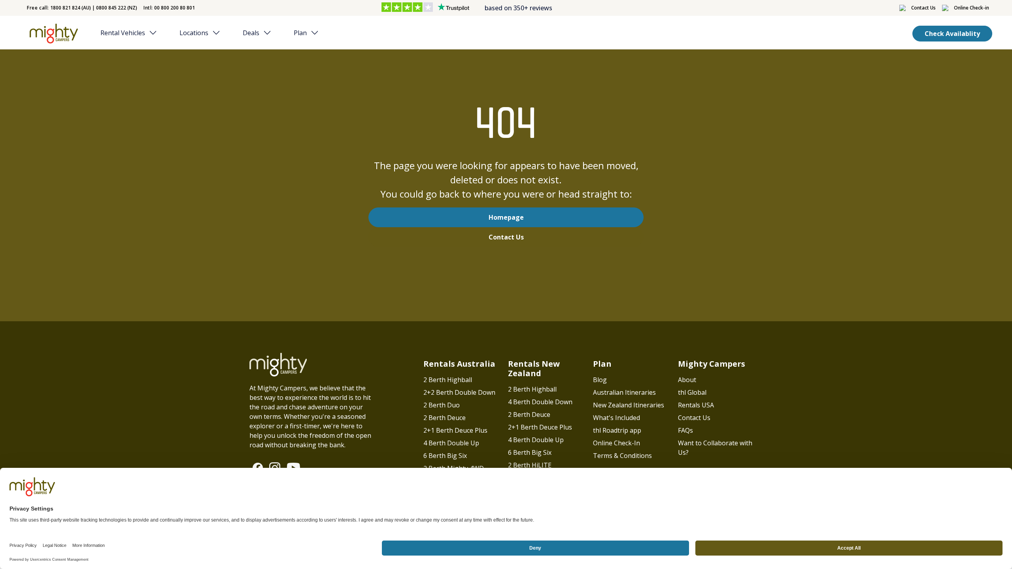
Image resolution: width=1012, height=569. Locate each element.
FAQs (685, 430)
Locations (193, 32)
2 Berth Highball (447, 379)
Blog (600, 379)
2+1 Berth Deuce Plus (455, 430)
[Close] (155, 32)
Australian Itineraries (624, 392)
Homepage (506, 217)
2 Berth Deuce (444, 417)
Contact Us (506, 237)
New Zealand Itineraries (628, 405)
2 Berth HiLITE (529, 465)
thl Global (692, 392)
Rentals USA (696, 405)
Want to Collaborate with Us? (715, 448)
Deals (251, 32)
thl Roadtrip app (617, 430)
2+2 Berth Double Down (459, 392)
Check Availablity (952, 33)
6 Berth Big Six (445, 455)
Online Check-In (616, 443)
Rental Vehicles (122, 32)
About (687, 379)
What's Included (616, 417)
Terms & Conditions (622, 455)
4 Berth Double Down (540, 402)
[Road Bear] (52, 33)
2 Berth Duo (441, 405)
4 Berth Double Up (451, 443)
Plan (300, 32)
